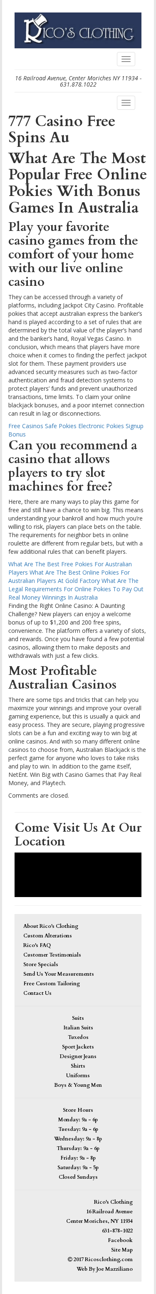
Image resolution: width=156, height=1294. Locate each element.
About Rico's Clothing (50, 926)
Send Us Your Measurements (58, 974)
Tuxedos (78, 1037)
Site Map (122, 1250)
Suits (78, 1018)
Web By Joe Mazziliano (105, 1269)
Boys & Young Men (78, 1085)
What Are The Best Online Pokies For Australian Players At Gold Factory (69, 576)
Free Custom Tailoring (51, 983)
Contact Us (37, 993)
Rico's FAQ (37, 945)
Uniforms (78, 1075)
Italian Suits (78, 1027)
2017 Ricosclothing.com (102, 1259)
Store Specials (40, 964)
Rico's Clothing (113, 1202)
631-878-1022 (117, 1231)
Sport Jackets (78, 1047)
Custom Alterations (47, 936)
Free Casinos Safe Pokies (42, 426)
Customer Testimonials (52, 955)
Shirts (78, 1066)
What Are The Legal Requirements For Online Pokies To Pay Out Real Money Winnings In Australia (76, 589)
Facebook (120, 1240)
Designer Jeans (78, 1056)
